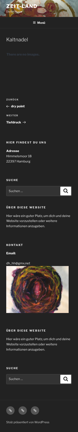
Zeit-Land (21, 6)
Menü (41, 22)
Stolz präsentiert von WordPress (27, 422)
